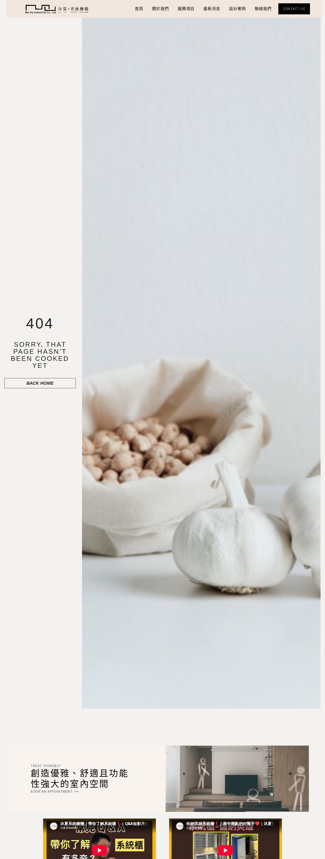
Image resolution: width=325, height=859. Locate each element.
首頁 (139, 8)
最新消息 (211, 8)
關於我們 (160, 8)
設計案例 (237, 8)
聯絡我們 (263, 8)
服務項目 (186, 8)
